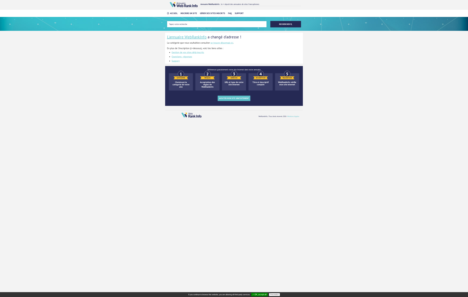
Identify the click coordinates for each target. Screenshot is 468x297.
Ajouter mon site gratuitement (234, 98)
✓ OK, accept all (259, 294)
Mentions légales (293, 116)
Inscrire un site (188, 13)
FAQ (230, 13)
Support (239, 13)
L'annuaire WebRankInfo (187, 36)
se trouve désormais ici (221, 42)
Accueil (174, 13)
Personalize (274, 295)
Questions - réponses (182, 56)
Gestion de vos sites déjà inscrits (188, 52)
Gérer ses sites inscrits (212, 13)
